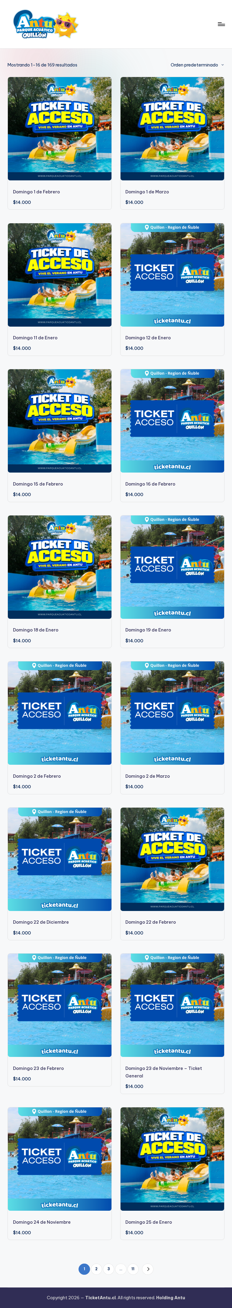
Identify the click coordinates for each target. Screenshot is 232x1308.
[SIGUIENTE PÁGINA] (147, 1269)
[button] (147, 1269)
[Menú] (221, 24)
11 (132, 1269)
